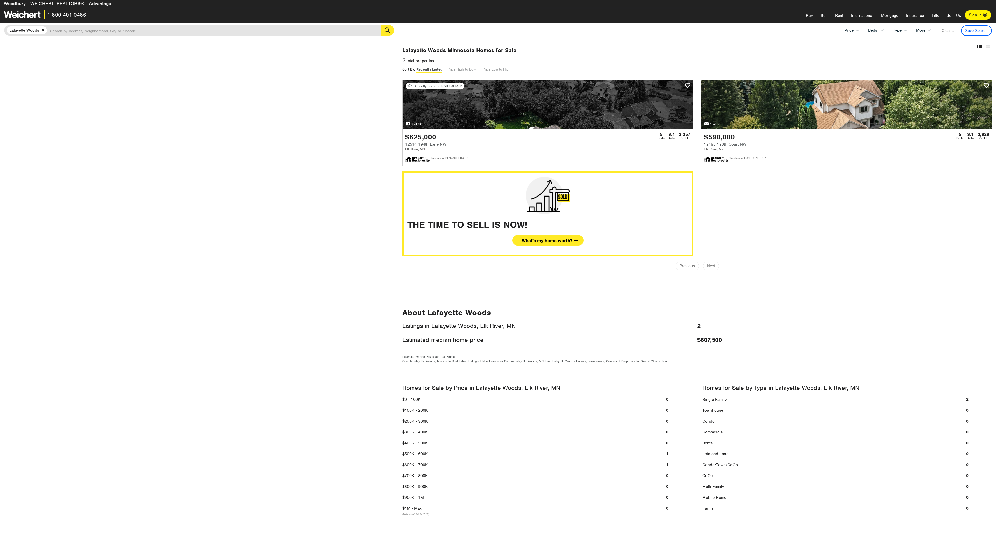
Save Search (976, 30)
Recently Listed (429, 69)
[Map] (979, 47)
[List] (988, 47)
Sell (824, 15)
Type (897, 30)
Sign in (976, 15)
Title (935, 15)
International (862, 15)
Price (849, 30)
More (920, 30)
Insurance (915, 15)
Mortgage (889, 15)
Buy (809, 15)
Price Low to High (497, 69)
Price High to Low (462, 69)
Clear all (949, 30)
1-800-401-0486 (66, 14)
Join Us (954, 15)
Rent (839, 15)
